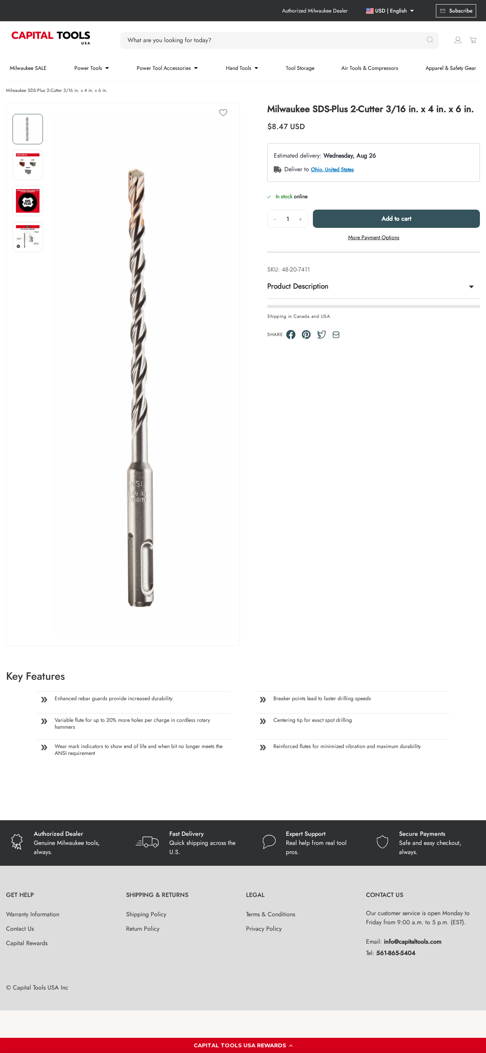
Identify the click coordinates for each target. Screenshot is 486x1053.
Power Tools (88, 68)
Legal (255, 894)
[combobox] (275, 40)
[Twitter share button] (322, 334)
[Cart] (473, 40)
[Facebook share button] (290, 334)
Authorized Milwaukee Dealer (315, 10)
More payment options (373, 237)
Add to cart (396, 218)
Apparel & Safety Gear (451, 68)
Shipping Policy (146, 914)
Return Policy (142, 928)
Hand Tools (238, 68)
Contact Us (20, 928)
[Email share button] (336, 335)
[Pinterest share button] (306, 334)
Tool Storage (300, 68)
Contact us (384, 894)
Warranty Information (32, 914)
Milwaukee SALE (28, 68)
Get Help (20, 894)
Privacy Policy (264, 928)
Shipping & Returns (157, 894)
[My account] (458, 40)
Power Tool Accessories (164, 68)
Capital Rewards (26, 943)
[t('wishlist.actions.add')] (223, 113)
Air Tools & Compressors (369, 68)
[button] (243, 1045)
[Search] (430, 40)
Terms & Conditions (270, 914)
